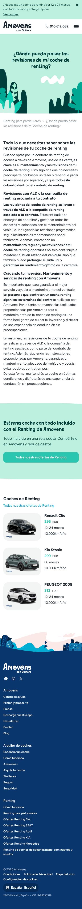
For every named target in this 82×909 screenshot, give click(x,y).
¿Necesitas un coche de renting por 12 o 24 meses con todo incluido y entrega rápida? (36, 9)
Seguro (8, 782)
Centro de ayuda (14, 697)
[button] (77, 9)
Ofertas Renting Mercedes (21, 843)
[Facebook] (5, 678)
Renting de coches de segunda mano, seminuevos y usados (38, 852)
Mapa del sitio (65, 874)
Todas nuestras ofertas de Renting (41, 457)
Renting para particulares (22, 121)
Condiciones (11, 874)
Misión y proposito (15, 703)
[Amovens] (17, 26)
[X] (21, 678)
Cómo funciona (13, 758)
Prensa (7, 709)
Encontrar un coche (16, 752)
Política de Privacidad (38, 874)
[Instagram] (13, 678)
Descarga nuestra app (17, 715)
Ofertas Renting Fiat (17, 819)
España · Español (23, 887)
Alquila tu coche (14, 770)
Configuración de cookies (20, 879)
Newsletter (11, 721)
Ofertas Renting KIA (16, 837)
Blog (6, 733)
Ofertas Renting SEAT (18, 825)
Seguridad (10, 788)
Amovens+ (10, 764)
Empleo (8, 727)
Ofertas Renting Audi (17, 831)
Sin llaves (9, 776)
